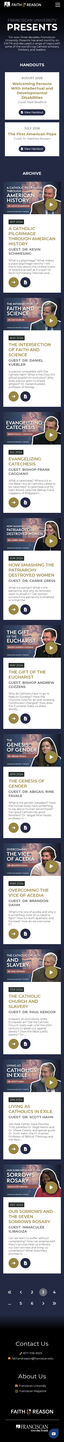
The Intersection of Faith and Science (30, 349)
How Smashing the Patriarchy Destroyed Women (31, 570)
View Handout (33, 112)
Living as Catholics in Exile (30, 1109)
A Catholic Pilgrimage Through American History (32, 236)
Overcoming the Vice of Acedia (29, 893)
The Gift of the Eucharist (27, 674)
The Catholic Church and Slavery (25, 1001)
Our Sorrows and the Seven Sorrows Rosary (31, 1216)
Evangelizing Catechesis (25, 461)
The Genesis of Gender (26, 783)
